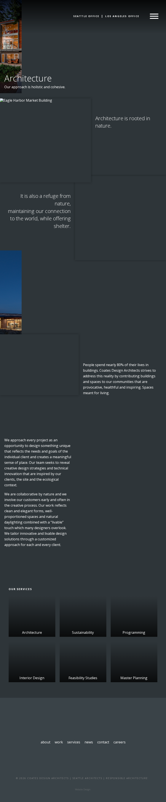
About (45, 742)
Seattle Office (86, 16)
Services (73, 742)
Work (59, 742)
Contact (103, 742)
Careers (119, 742)
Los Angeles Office (122, 16)
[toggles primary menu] (154, 16)
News (89, 742)
